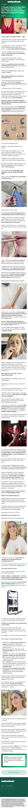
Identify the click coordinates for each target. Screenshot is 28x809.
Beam (17, 312)
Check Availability (14, 772)
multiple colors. (21, 565)
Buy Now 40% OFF (23, 1)
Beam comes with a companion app (10, 582)
